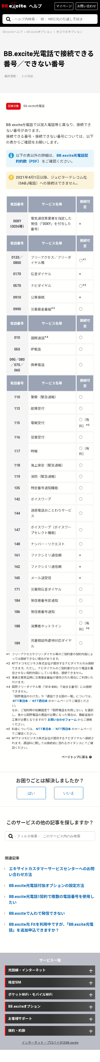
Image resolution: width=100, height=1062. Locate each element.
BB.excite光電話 (34, 106)
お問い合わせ (86, 6)
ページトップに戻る (75, 757)
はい (31, 793)
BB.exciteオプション (39, 32)
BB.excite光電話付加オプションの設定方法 (46, 885)
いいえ (68, 793)
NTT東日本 (20, 701)
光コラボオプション (69, 32)
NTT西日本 (40, 701)
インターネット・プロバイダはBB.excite (50, 1042)
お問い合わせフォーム (62, 719)
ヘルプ (35, 6)
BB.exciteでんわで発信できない (37, 913)
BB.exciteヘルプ (12, 32)
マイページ (64, 6)
